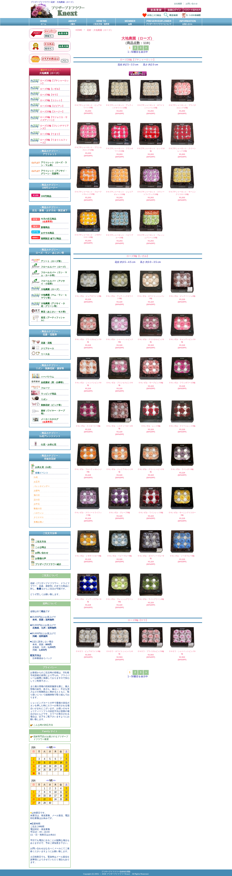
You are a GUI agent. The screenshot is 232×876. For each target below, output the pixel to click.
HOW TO (101, 22)
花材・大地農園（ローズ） (100, 30)
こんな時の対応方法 (43, 725)
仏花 (36, 477)
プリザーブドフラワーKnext (118, 874)
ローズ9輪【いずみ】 (138, 256)
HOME (43, 22)
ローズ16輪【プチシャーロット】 (138, 59)
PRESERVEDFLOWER (158, 22)
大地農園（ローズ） (137, 38)
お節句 (37, 490)
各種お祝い (39, 522)
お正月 (37, 482)
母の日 (37, 495)
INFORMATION (187, 22)
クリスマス (39, 517)
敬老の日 (38, 508)
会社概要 (178, 4)
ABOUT (72, 22)
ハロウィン (39, 513)
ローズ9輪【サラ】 (138, 620)
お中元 (37, 504)
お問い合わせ (192, 4)
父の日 (37, 500)
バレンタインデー (42, 486)
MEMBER (130, 22)
